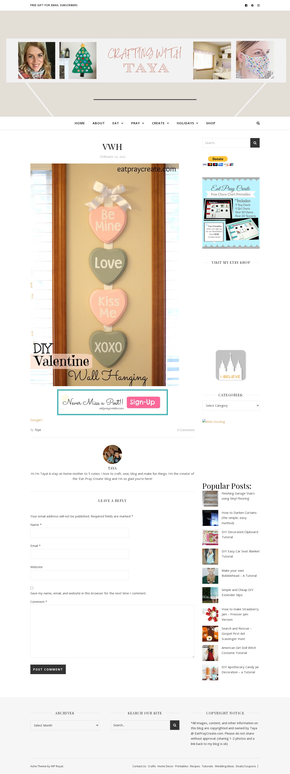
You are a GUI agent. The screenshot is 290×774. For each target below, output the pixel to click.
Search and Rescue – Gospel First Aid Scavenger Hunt (237, 633)
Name (36, 525)
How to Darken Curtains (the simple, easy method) (239, 517)
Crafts (152, 766)
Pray (135, 123)
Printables (181, 766)
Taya (38, 430)
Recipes (195, 766)
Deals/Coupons (246, 766)
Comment (38, 601)
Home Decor (165, 766)
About (99, 123)
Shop (210, 123)
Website (36, 567)
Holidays (185, 123)
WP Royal (57, 766)
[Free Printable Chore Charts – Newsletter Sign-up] (231, 213)
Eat (116, 123)
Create (158, 123)
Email (35, 545)
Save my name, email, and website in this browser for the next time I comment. (88, 593)
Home (80, 123)
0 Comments (185, 430)
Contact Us (139, 766)
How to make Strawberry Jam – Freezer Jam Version (240, 614)
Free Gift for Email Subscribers (54, 5)
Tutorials (207, 766)
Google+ (36, 420)
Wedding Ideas (224, 766)
